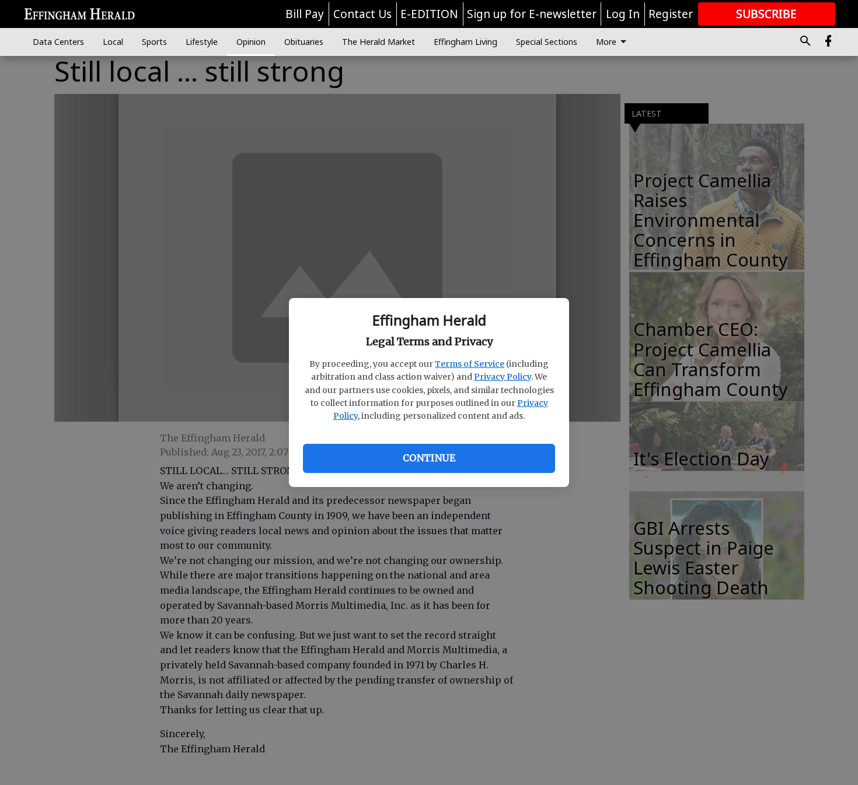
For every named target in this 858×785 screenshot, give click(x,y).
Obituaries (303, 41)
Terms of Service (469, 364)
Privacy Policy (502, 377)
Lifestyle (202, 41)
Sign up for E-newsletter (532, 14)
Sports (154, 41)
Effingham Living (465, 41)
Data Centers (58, 41)
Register (670, 14)
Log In (623, 14)
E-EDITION (429, 14)
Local (113, 41)
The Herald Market (378, 41)
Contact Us (362, 14)
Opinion (251, 41)
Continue (429, 458)
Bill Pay (304, 14)
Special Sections (546, 41)
